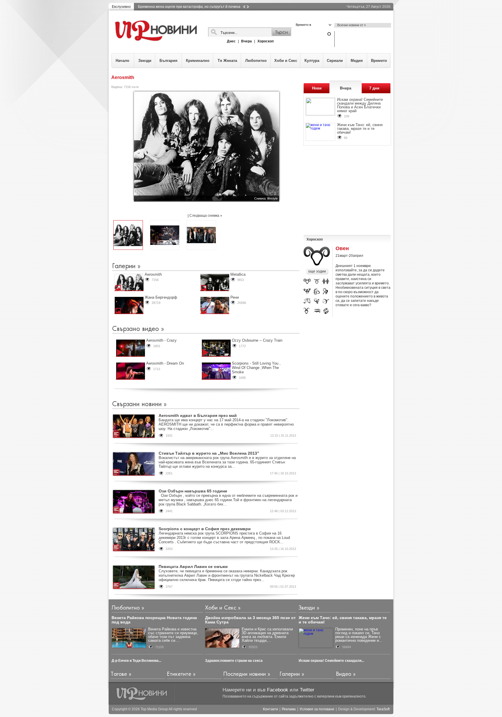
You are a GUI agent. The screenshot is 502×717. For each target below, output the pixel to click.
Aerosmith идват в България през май (198, 415)
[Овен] (307, 282)
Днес (231, 41)
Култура (311, 60)
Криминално (197, 60)
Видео (343, 674)
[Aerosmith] (201, 235)
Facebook (277, 690)
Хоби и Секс (285, 60)
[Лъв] (317, 291)
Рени (234, 297)
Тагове (119, 674)
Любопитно (256, 60)
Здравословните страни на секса (234, 661)
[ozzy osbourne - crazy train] (216, 348)
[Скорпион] (317, 301)
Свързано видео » (138, 329)
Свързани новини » (139, 404)
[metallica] (214, 282)
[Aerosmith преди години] (128, 235)
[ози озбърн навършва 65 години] (134, 501)
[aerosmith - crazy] (130, 348)
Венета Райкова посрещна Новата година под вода (154, 619)
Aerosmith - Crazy (161, 340)
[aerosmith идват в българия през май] (134, 426)
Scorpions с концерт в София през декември (205, 528)
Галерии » (126, 266)
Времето (379, 60)
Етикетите (179, 674)
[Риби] (326, 310)
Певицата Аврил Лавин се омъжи (193, 566)
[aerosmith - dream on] (130, 371)
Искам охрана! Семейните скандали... (331, 661)
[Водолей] (317, 310)
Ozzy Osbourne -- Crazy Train (257, 340)
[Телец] (317, 282)
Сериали (335, 60)
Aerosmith (153, 274)
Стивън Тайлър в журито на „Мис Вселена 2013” (209, 453)
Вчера (246, 41)
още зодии (317, 271)
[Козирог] (307, 310)
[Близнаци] (325, 282)
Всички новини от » (351, 25)
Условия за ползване (317, 709)
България (168, 60)
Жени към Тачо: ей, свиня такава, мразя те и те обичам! (360, 128)
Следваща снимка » (205, 216)
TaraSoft (383, 709)
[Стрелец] (326, 301)
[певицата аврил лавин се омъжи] (134, 577)
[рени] (214, 305)
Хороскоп (265, 41)
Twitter (307, 690)
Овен (342, 248)
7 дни (374, 88)
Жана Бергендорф (161, 297)
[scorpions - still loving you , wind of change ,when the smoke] (216, 371)
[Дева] (326, 291)
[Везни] (307, 301)
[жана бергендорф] (129, 305)
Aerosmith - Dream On (165, 363)
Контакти (270, 709)
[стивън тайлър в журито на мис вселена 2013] (134, 464)
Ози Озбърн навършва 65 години (193, 491)
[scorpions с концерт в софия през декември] (134, 539)
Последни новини (244, 674)
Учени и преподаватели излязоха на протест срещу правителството (195, 6)
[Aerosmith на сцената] (165, 235)
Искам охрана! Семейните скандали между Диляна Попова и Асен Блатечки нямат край (360, 105)
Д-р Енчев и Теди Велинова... (136, 661)
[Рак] (307, 291)
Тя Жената (227, 60)
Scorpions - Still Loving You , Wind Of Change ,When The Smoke (256, 367)
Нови (317, 88)
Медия (357, 60)
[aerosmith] (129, 282)
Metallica (237, 274)
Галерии (290, 674)
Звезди (144, 60)
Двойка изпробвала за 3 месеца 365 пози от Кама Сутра (250, 619)
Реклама (289, 709)
